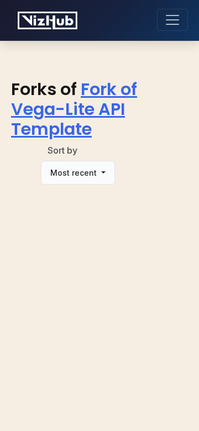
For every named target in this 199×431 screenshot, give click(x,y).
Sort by (62, 150)
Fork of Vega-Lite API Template (74, 109)
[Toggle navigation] (172, 20)
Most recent (74, 172)
